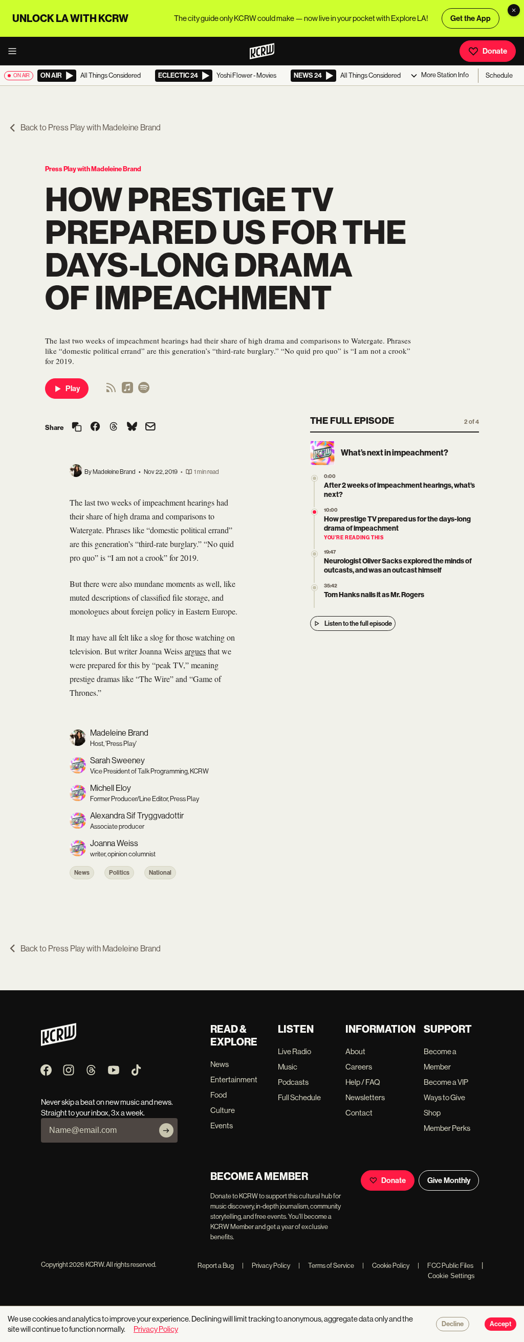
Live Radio (294, 1051)
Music (287, 1066)
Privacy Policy (266, 1265)
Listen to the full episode (358, 623)
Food (218, 1094)
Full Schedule (299, 1097)
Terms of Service (326, 1265)
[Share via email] (150, 427)
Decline (453, 1324)
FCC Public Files (445, 1265)
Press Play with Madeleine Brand (93, 169)
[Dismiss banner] (514, 10)
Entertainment (233, 1079)
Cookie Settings (451, 1276)
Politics (119, 872)
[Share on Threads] (113, 427)
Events (221, 1125)
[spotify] (144, 391)
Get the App (470, 18)
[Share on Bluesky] (132, 427)
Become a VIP (446, 1082)
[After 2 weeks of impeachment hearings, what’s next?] (314, 478)
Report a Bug (216, 1265)
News (82, 872)
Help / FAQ (362, 1082)
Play (73, 388)
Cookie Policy (385, 1265)
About (355, 1051)
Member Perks (447, 1128)
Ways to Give (444, 1097)
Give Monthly (448, 1180)
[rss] (111, 391)
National (160, 872)
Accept (500, 1324)
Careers (358, 1066)
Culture (222, 1110)
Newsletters (365, 1097)
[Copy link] (77, 428)
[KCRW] (58, 1043)
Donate (495, 51)
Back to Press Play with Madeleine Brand (90, 127)
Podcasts (293, 1082)
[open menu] (15, 51)
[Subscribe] (166, 1130)
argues (195, 651)
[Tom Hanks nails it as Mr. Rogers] (314, 587)
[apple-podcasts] (127, 391)
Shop (432, 1112)
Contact (359, 1112)
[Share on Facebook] (95, 427)
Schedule (499, 75)
